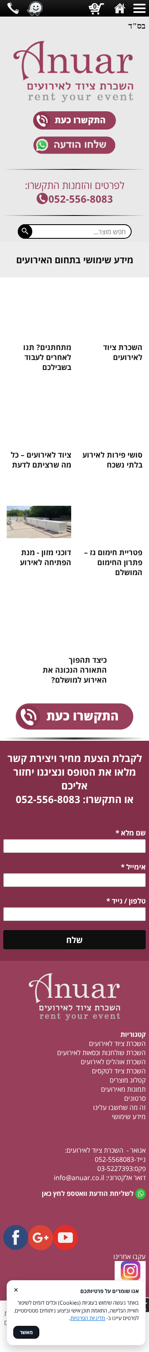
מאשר (26, 1332)
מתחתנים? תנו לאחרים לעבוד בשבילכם (47, 357)
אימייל (133, 867)
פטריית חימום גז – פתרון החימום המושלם (113, 562)
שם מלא (130, 833)
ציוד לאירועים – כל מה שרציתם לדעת (41, 460)
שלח (74, 939)
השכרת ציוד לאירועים (122, 352)
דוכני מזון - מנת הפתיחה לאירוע (45, 557)
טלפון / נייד (126, 901)
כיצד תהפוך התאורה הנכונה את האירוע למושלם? (75, 670)
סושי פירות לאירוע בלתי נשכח (112, 460)
